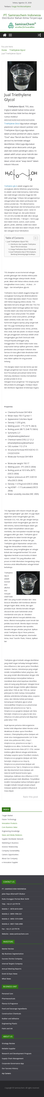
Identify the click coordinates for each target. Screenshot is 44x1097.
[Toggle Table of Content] (34, 238)
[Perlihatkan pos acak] (39, 35)
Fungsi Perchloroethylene (21, 6)
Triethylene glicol (10, 186)
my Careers (6, 1073)
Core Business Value (9, 827)
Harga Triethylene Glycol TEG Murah (23, 249)
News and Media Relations (12, 835)
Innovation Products (9, 823)
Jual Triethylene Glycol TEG (17, 241)
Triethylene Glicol (12, 123)
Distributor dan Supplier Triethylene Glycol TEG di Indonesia (23, 245)
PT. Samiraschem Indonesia (22, 15)
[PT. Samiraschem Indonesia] (5, 35)
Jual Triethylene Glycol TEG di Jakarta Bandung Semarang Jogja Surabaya (23, 253)
